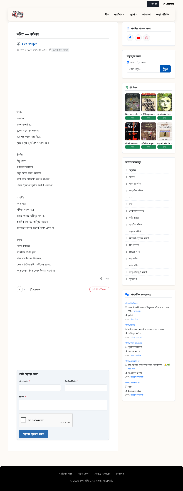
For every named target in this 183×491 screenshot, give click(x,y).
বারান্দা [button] (132, 14)
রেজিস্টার (170, 4)
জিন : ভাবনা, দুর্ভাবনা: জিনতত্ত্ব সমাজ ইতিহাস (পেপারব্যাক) (132, 114)
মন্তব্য (22, 396)
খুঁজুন (165, 68)
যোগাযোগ (120, 473)
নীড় (107, 14)
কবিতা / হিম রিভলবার (131, 303)
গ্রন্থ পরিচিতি (162, 14)
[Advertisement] (63, 84)
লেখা (132, 62)
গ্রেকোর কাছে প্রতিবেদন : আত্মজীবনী (164, 143)
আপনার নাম (24, 381)
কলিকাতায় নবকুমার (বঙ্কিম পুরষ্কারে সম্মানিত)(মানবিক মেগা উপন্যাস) (148, 143)
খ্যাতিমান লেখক (66, 473)
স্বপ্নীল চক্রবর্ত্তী (137, 376)
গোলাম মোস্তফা (136, 337)
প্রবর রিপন (134, 319)
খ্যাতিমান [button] (118, 14)
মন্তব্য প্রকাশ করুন (33, 434)
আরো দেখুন (136, 311)
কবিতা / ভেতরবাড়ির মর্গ (132, 361)
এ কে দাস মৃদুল (29, 43)
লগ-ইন (154, 4)
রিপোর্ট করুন (101, 289)
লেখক (143, 62)
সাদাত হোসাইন (136, 355)
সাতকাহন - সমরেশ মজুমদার (132, 143)
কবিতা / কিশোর (130, 324)
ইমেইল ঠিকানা (71, 381)
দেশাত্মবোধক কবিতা (60, 49)
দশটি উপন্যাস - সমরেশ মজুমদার (148, 114)
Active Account (103, 473)
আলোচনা (146, 14)
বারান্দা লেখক (83, 473)
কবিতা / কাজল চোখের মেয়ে (133, 343)
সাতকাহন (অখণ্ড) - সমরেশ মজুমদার (164, 114)
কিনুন (132, 118)
